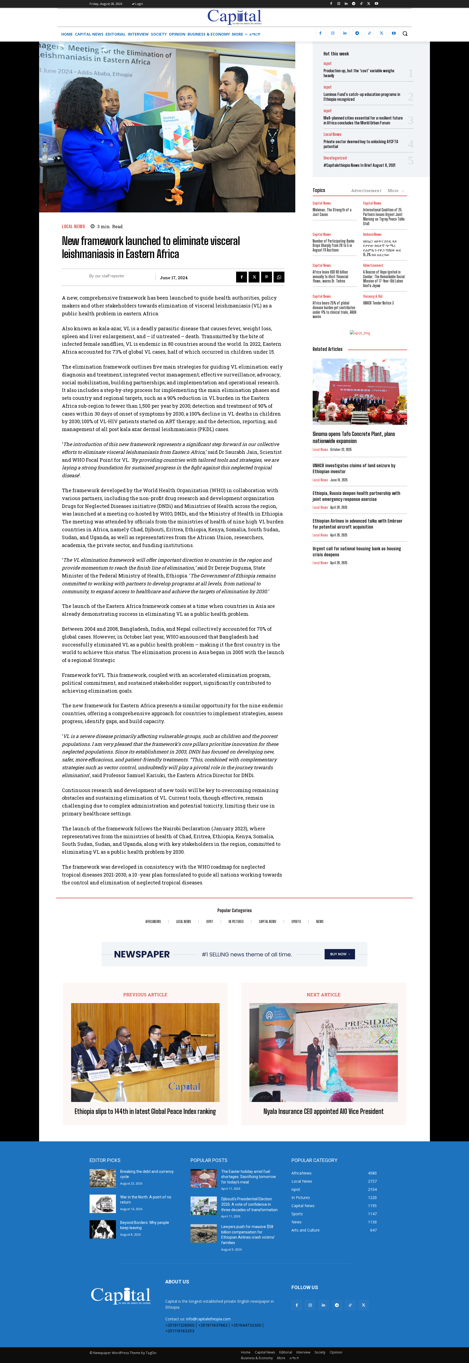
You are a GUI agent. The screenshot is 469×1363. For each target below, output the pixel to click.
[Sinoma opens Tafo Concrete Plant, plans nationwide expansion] (360, 392)
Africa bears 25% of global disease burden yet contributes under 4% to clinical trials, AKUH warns (334, 310)
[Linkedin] (346, 4)
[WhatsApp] (279, 277)
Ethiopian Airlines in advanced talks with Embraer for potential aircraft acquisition (358, 524)
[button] (404, 33)
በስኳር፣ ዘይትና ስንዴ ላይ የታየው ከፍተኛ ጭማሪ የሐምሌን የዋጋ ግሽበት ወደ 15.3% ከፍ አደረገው (382, 248)
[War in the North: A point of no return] (103, 1204)
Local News (73, 226)
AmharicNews (372, 234)
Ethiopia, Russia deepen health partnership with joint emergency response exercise (356, 496)
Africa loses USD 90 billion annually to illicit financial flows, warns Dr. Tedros (330, 277)
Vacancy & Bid (372, 296)
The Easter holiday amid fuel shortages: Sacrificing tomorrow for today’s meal (248, 1176)
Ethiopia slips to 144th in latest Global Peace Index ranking (145, 1111)
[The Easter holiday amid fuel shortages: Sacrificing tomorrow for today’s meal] (204, 1178)
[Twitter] (369, 4)
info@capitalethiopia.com (208, 1318)
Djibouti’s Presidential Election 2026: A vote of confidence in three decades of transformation (249, 1204)
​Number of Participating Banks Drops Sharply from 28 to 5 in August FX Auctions (333, 246)
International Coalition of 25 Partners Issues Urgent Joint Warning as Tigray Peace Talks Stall (384, 217)
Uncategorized (335, 158)
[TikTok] (361, 4)
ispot (328, 63)
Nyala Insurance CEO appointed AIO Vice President (324, 1111)
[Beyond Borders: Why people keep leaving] (103, 1229)
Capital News (322, 203)
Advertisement (366, 190)
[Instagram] (338, 4)
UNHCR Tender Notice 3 (378, 303)
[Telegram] (354, 4)
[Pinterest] (266, 277)
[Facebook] (331, 4)
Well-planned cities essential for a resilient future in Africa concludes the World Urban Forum (363, 120)
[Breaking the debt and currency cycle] (103, 1178)
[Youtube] (376, 4)
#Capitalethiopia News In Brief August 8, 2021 (359, 165)
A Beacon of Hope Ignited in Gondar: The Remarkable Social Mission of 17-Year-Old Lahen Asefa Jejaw (384, 279)
